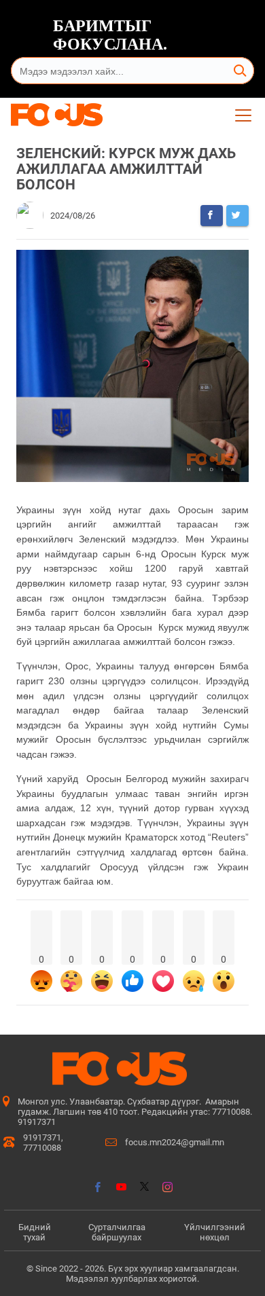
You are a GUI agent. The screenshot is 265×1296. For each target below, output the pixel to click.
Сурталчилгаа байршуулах (116, 1232)
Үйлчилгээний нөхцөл (214, 1232)
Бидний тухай (34, 1232)
